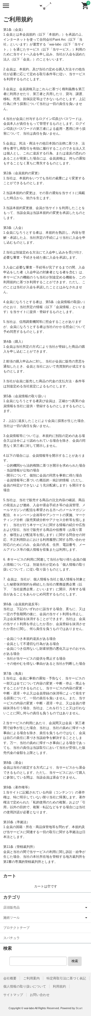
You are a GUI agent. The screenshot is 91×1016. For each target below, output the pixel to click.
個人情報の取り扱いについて (24, 986)
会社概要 (9, 978)
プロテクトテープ (16, 928)
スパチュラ (11, 938)
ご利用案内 (31, 978)
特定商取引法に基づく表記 (66, 978)
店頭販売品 (11, 907)
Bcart (79, 1008)
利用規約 (59, 986)
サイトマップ (13, 995)
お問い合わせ (40, 995)
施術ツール (11, 917)
